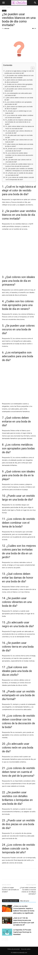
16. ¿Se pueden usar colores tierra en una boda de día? (19, 141)
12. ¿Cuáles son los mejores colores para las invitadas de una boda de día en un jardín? (18, 122)
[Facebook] (4, 33)
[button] (3, 2)
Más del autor (24, 901)
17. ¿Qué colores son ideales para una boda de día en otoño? (19, 145)
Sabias (9, 7)
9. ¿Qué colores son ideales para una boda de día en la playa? (19, 108)
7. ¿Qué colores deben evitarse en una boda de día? (18, 99)
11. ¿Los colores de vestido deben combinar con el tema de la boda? (19, 116)
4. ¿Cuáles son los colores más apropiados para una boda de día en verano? (19, 85)
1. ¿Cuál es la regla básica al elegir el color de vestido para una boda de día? (19, 72)
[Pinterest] (13, 33)
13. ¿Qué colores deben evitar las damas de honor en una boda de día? (19, 127)
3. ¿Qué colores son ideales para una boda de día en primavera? (19, 81)
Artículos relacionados (10, 901)
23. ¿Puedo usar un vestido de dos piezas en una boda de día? (19, 174)
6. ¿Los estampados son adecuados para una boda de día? (18, 94)
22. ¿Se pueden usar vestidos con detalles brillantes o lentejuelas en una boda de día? (19, 170)
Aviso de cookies (26, 949)
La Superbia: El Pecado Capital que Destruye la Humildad (22, 932)
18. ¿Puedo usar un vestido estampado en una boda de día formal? (19, 150)
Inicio (3, 7)
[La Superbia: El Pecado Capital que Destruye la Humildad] (7, 932)
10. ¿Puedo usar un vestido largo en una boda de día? (18, 112)
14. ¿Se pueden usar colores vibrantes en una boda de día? (18, 132)
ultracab (6, 28)
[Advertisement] (19, 252)
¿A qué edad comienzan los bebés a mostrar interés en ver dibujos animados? (28, 891)
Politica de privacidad (14, 949)
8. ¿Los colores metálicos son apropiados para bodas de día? (18, 103)
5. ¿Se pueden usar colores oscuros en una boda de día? (19, 90)
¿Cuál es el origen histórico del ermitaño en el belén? (10, 890)
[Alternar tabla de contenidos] (31, 68)
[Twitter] (9, 33)
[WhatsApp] (18, 33)
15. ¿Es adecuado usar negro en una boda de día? (19, 136)
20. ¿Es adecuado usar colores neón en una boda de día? (18, 161)
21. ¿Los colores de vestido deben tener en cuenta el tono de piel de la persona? (19, 165)
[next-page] (6, 939)
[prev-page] (3, 939)
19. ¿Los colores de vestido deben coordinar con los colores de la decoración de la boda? (19, 155)
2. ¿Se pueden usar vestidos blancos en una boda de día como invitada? (19, 76)
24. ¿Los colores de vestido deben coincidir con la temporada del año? (20, 178)
